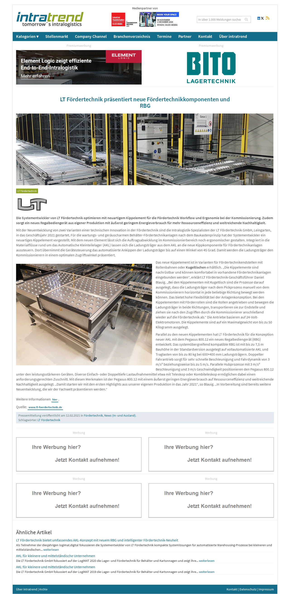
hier (54, 399)
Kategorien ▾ (27, 36)
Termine (164, 36)
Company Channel (91, 36)
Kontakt (205, 36)
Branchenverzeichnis (132, 36)
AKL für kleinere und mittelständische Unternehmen (55, 555)
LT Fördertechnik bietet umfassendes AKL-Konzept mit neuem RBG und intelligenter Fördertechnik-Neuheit (97, 540)
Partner (184, 36)
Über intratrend (233, 36)
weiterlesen (51, 550)
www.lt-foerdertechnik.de (45, 407)
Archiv (43, 589)
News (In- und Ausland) (119, 415)
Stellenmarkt (56, 36)
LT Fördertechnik (49, 420)
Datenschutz (247, 589)
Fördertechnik (93, 415)
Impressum (266, 589)
